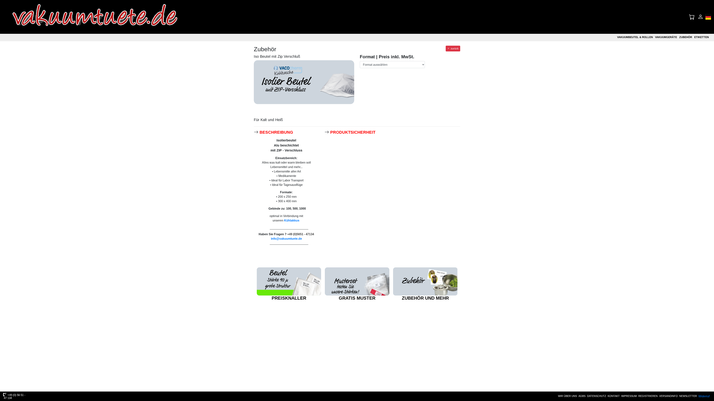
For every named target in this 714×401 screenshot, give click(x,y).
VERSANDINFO (668, 396)
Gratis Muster (357, 298)
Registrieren (648, 396)
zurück (454, 48)
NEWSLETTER (688, 396)
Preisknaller (289, 298)
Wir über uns (567, 396)
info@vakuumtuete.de (286, 238)
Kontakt (614, 396)
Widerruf (704, 396)
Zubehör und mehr (425, 298)
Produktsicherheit (352, 132)
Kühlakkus (291, 220)
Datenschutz (596, 396)
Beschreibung (276, 132)
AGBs (582, 396)
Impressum (629, 396)
